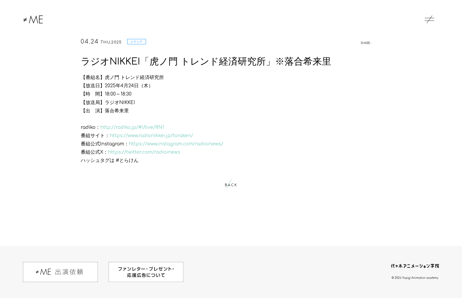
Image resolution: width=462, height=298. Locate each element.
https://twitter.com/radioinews (144, 152)
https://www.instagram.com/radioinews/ (176, 143)
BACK (231, 185)
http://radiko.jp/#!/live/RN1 (132, 127)
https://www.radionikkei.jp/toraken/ (151, 135)
